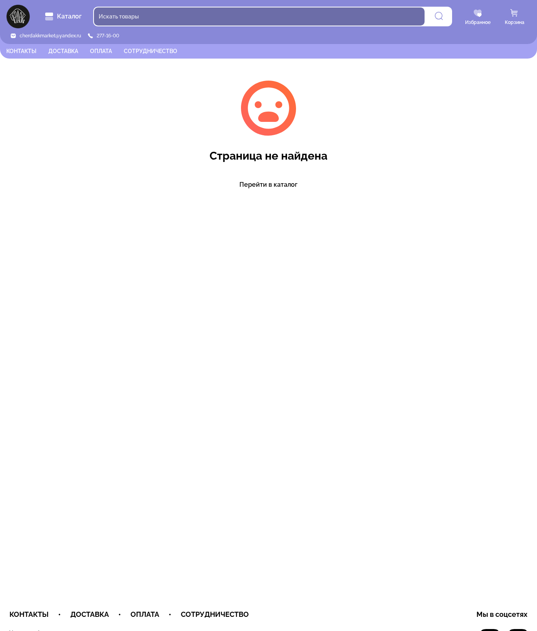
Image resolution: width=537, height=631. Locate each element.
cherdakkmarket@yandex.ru (50, 36)
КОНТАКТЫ (21, 51)
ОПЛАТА (101, 51)
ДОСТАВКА (63, 51)
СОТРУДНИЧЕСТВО (150, 51)
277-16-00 (108, 36)
